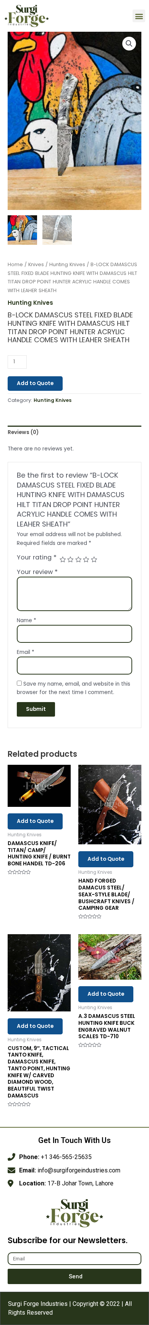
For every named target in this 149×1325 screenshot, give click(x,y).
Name (26, 620)
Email (25, 652)
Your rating (37, 557)
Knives (36, 264)
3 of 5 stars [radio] (78, 559)
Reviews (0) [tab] (23, 432)
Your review (37, 571)
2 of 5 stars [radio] (70, 559)
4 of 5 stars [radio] (86, 559)
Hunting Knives (67, 264)
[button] (139, 16)
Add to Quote (35, 383)
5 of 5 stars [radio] (94, 559)
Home (15, 264)
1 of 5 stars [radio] (63, 559)
